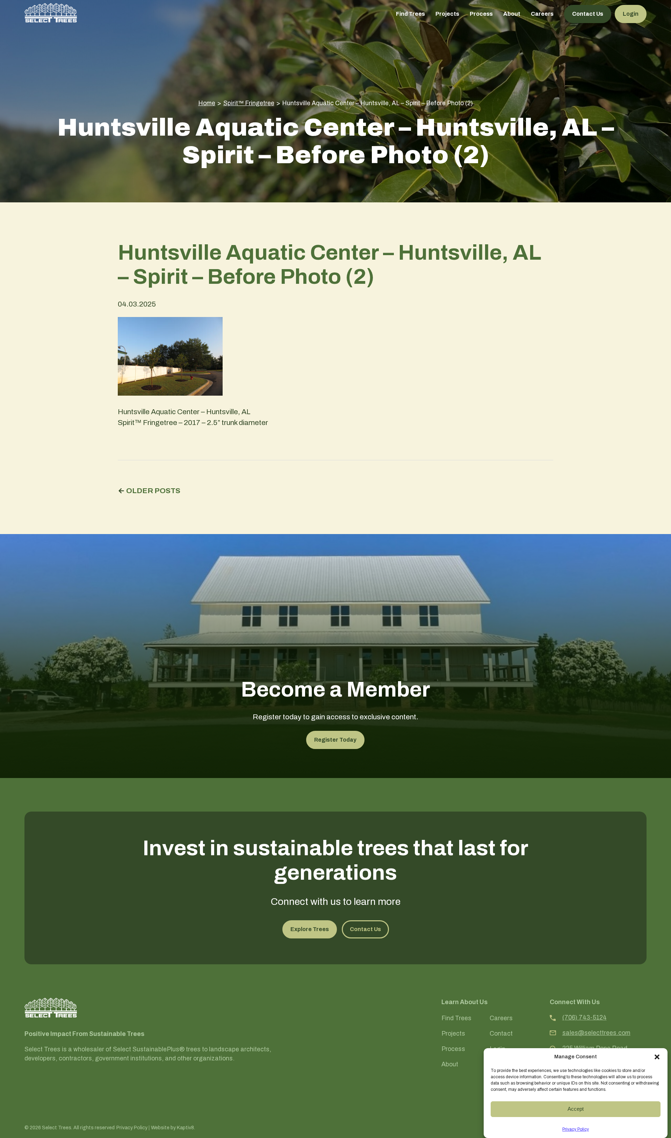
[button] (657, 1056)
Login (630, 14)
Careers (542, 14)
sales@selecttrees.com (596, 1033)
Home (206, 103)
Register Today (335, 740)
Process (481, 14)
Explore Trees (309, 929)
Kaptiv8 (185, 1127)
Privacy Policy (575, 1129)
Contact (501, 1034)
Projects (447, 14)
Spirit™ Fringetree (248, 103)
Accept (576, 1109)
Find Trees (410, 14)
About (511, 14)
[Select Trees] (50, 12)
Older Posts (153, 491)
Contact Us (587, 14)
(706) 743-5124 (584, 1017)
